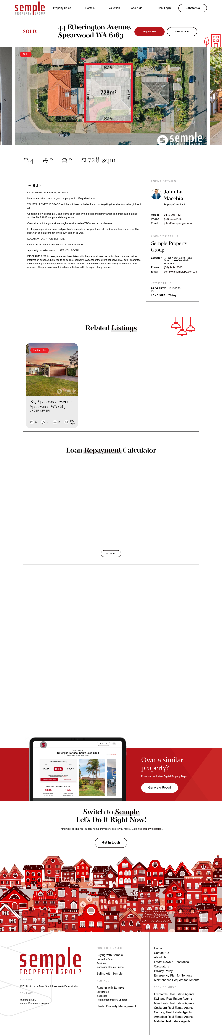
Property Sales (62, 8)
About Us (136, 8)
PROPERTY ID (158, 290)
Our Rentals (103, 992)
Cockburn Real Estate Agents (173, 1008)
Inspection (102, 996)
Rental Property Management (116, 1006)
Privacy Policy (163, 971)
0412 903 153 (172, 215)
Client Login (163, 8)
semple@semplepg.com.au (180, 271)
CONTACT (26, 993)
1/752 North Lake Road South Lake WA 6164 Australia (49, 986)
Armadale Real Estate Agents (173, 1017)
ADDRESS (26, 980)
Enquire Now (149, 31)
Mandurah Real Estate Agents (174, 1003)
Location (156, 258)
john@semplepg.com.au (178, 223)
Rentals (90, 8)
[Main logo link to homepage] (30, 8)
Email (154, 223)
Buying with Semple (110, 955)
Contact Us (161, 953)
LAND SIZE (158, 295)
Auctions (101, 963)
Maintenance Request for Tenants (176, 980)
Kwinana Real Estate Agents (173, 998)
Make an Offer (182, 31)
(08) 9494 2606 (173, 219)
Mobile (155, 215)
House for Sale (105, 959)
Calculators (161, 966)
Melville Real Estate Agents (172, 1021)
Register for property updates (112, 1000)
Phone (155, 219)
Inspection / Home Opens (110, 967)
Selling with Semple (109, 973)
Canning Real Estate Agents (173, 1012)
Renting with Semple (110, 987)
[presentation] (7, 99)
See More (111, 553)
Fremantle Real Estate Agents (174, 994)
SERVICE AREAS (165, 987)
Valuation (114, 8)
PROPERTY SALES (109, 948)
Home (158, 948)
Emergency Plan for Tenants (173, 975)
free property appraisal (150, 829)
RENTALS (103, 981)
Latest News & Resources (171, 962)
